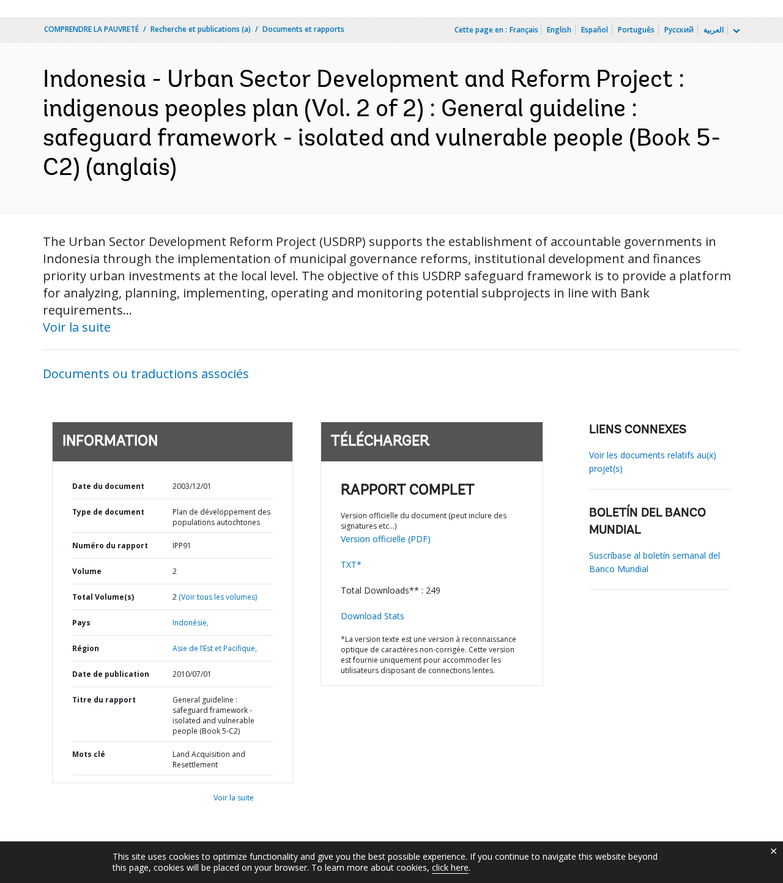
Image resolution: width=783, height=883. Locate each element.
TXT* (351, 564)
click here (450, 867)
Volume (87, 571)
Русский (679, 29)
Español (594, 29)
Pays (81, 622)
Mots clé (88, 754)
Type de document (108, 512)
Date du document (108, 486)
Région (85, 648)
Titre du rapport (104, 700)
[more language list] (735, 31)
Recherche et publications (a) (200, 29)
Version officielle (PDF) (386, 539)
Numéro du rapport (110, 545)
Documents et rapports (303, 29)
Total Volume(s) (103, 597)
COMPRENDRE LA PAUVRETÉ (91, 29)
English (559, 29)
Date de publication (110, 674)
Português (636, 29)
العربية (713, 29)
